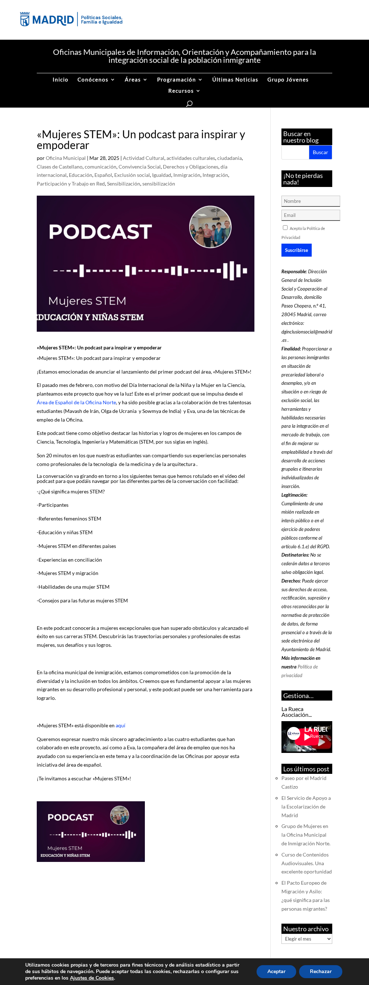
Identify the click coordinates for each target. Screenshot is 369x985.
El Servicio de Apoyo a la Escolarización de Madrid (306, 806)
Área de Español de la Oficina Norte (76, 402)
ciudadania (229, 158)
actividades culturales (190, 158)
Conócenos (92, 80)
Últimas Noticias (235, 80)
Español (103, 175)
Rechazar (321, 971)
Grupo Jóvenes (288, 80)
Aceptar (276, 971)
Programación (176, 80)
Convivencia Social (140, 167)
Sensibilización (123, 183)
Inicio (60, 80)
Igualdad (161, 175)
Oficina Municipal (66, 158)
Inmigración (186, 175)
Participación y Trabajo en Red (71, 183)
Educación (80, 175)
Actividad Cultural (143, 158)
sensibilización (158, 183)
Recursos (181, 91)
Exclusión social (132, 175)
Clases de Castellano (60, 167)
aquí (120, 725)
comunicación (100, 167)
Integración (215, 175)
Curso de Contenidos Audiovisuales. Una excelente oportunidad (306, 863)
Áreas (133, 80)
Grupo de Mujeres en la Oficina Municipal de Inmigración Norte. (305, 834)
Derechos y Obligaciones (190, 167)
